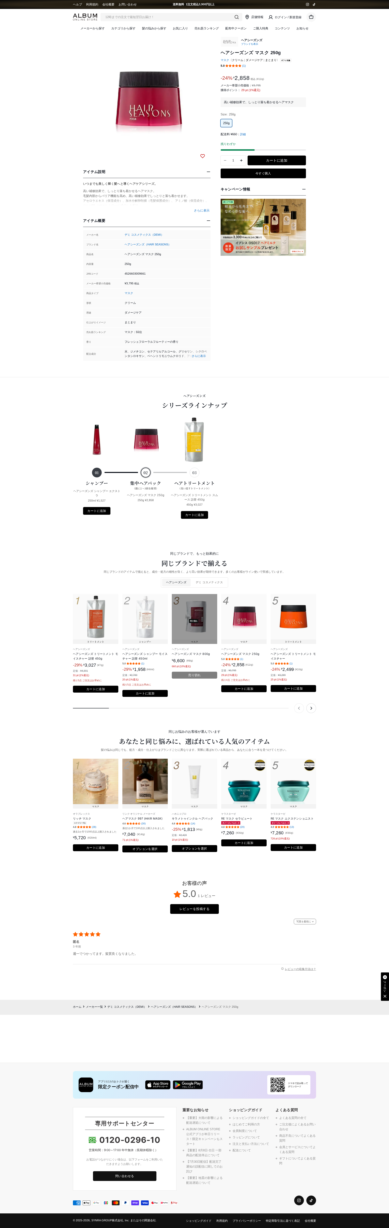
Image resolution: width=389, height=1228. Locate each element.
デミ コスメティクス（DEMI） (144, 234)
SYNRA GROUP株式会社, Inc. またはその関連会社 (123, 1220)
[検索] (236, 17)
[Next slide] (311, 708)
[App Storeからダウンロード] (157, 1084)
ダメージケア (254, 60)
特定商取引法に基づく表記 (283, 1220)
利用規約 (92, 4)
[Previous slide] (299, 708)
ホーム (77, 1006)
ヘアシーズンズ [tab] (176, 582)
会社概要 (108, 4)
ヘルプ (77, 4)
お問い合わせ (128, 4)
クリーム (237, 60)
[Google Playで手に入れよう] (188, 1084)
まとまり (271, 60)
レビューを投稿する (194, 909)
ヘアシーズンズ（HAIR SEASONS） (148, 244)
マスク (129, 293)
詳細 (243, 134)
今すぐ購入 (263, 173)
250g (226, 123)
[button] (233, 66)
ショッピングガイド (199, 1220)
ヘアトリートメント (194, 485)
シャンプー (96, 483)
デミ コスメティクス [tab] (209, 582)
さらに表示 (199, 356)
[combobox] (171, 17)
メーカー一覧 (94, 1006)
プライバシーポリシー (247, 1220)
